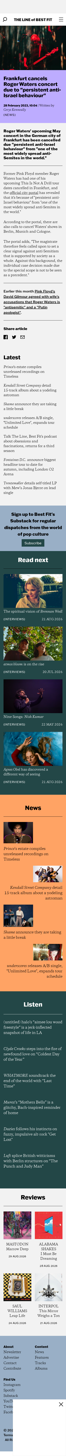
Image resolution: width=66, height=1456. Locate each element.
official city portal (24, 193)
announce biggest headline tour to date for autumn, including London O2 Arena (30, 467)
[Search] (5, 19)
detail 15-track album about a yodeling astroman (30, 390)
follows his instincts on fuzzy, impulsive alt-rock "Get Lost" (30, 1134)
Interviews (14, 619)
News (10, 115)
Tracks (40, 1363)
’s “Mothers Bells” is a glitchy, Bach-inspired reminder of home (32, 1108)
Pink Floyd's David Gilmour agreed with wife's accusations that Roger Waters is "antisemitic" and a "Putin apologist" (32, 302)
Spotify (9, 1390)
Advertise (11, 1357)
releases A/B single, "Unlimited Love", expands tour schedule (29, 423)
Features (42, 1357)
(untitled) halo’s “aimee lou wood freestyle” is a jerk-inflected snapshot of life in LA (33, 1028)
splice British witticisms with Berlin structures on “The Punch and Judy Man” (31, 1161)
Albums (41, 1368)
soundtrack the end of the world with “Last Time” (30, 1081)
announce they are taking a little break (30, 406)
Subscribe (33, 543)
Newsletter (12, 1352)
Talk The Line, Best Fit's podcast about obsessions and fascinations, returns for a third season (30, 443)
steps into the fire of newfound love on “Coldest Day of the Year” (33, 1054)
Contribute (12, 1368)
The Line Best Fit (33, 19)
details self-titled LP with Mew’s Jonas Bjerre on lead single (30, 488)
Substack (11, 1396)
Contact (10, 1363)
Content (41, 1347)
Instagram (12, 1385)
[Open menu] (61, 19)
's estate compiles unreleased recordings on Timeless (24, 372)
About (9, 1347)
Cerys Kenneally (15, 110)
